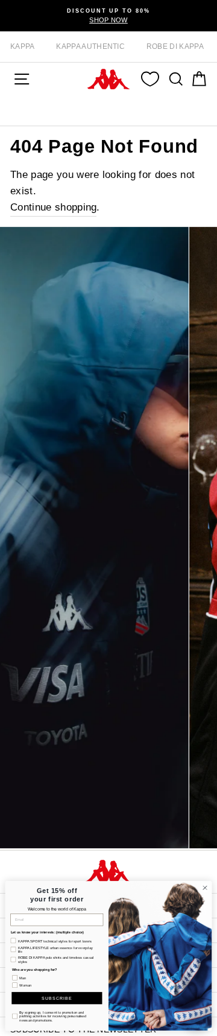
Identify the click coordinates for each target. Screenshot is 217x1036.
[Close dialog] (204, 887)
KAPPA (22, 46)
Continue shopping (53, 207)
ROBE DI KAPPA (175, 46)
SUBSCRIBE (57, 998)
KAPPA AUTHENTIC (90, 46)
